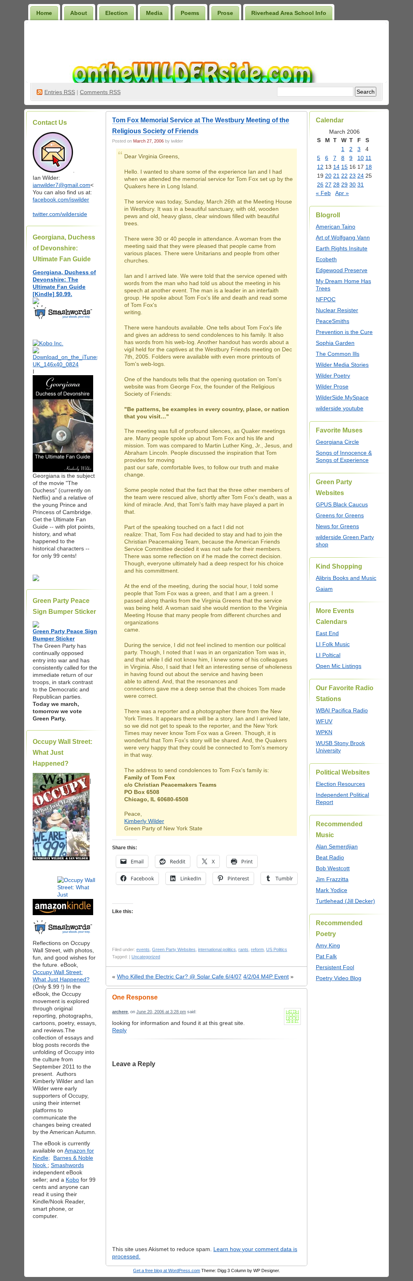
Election (116, 13)
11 (368, 158)
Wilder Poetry (333, 375)
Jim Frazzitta (332, 879)
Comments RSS (100, 92)
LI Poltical (328, 655)
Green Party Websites (174, 949)
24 (360, 175)
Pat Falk (326, 956)
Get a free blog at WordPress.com (166, 1270)
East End (327, 633)
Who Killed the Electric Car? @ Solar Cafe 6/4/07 (179, 976)
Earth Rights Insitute (341, 248)
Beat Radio (330, 857)
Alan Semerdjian (337, 846)
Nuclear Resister (337, 310)
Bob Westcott (333, 868)
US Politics (276, 949)
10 (360, 158)
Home (44, 13)
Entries (59, 92)
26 (320, 184)
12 (320, 167)
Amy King (328, 945)
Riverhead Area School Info (288, 13)
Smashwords (67, 1165)
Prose (225, 13)
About (78, 13)
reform (257, 949)
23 (352, 175)
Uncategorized (145, 956)
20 (328, 175)
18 (368, 167)
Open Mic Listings (338, 666)
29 (344, 184)
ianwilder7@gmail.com (61, 185)
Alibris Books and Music (346, 578)
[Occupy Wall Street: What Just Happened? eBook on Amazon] (63, 913)
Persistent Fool (335, 967)
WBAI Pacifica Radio (342, 710)
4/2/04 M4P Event (266, 976)
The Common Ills (337, 354)
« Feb (323, 193)
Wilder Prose (332, 386)
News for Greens (337, 526)
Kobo (72, 1179)
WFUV (324, 721)
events (143, 949)
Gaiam (324, 589)
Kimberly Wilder (144, 821)
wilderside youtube (339, 408)
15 (344, 167)
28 (336, 184)
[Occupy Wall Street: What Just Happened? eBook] (63, 933)
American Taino (335, 226)
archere (120, 1011)
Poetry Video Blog (338, 978)
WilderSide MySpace (342, 397)
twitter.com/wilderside (60, 214)
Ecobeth (326, 259)
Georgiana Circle (337, 442)
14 (336, 167)
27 (328, 184)
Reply (119, 1030)
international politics (217, 949)
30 (352, 184)
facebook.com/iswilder (61, 199)
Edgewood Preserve (341, 270)
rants (243, 949)
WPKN (324, 732)
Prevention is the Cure (344, 332)
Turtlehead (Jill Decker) (345, 901)
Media (154, 13)
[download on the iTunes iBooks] (65, 364)
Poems (190, 13)
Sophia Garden (335, 343)
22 (344, 175)
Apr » (342, 193)
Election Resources (340, 784)
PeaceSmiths (332, 321)
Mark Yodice (331, 890)
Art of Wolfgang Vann (343, 237)
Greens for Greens (340, 515)
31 (360, 184)
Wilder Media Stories (342, 364)
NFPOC (326, 299)
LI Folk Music (333, 644)
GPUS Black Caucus (342, 504)
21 (336, 175)
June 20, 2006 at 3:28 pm (161, 1011)
